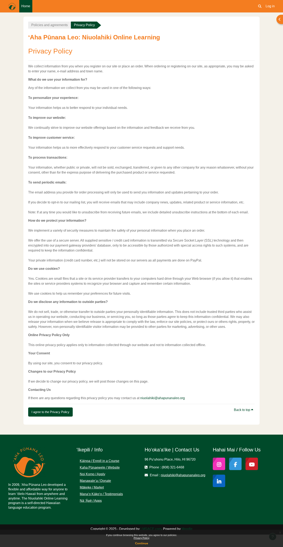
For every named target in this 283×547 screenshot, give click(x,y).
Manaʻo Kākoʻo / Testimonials (101, 494)
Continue (141, 543)
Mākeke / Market (92, 487)
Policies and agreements (49, 25)
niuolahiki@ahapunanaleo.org (162, 398)
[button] (260, 6)
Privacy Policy (141, 538)
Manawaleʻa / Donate (95, 481)
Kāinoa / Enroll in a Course (99, 461)
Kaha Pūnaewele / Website (100, 467)
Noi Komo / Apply (92, 474)
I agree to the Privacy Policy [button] (50, 412)
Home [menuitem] (25, 6)
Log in (270, 6)
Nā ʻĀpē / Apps (91, 500)
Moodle (186, 529)
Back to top (242, 410)
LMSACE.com (150, 529)
